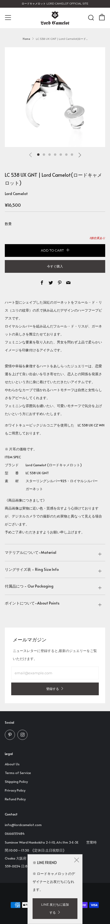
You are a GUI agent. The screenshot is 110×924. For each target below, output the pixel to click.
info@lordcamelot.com (23, 824)
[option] (55, 97)
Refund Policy (15, 799)
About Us (12, 764)
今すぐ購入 (55, 266)
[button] (38, 154)
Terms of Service (18, 772)
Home (26, 39)
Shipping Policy (16, 781)
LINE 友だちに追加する (55, 908)
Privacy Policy (15, 790)
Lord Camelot (16, 193)
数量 (8, 223)
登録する (52, 689)
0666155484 (15, 833)
